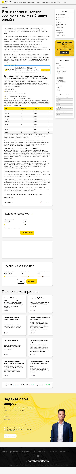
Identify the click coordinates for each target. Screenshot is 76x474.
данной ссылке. (64, 465)
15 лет (58, 90)
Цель (57, 63)
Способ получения (61, 112)
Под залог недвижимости (63, 70)
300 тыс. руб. (60, 78)
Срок (57, 84)
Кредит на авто (60, 67)
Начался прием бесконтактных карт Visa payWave (40, 318)
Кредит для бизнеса (53, 451)
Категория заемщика (62, 97)
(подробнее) (12, 430)
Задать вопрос (10, 436)
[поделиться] (13, 202)
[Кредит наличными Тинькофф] (9, 71)
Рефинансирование (61, 71)
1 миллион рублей (61, 81)
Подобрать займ (27, 233)
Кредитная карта (61, 72)
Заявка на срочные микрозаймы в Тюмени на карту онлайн (24, 194)
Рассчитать (31, 281)
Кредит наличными (13, 451)
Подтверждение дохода (63, 107)
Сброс (21, 281)
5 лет (58, 87)
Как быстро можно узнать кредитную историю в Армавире (14, 362)
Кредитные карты (25, 451)
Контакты (4, 451)
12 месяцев (59, 86)
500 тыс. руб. (60, 80)
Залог (58, 102)
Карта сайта (5, 452)
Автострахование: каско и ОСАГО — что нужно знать (12, 318)
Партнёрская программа (16, 452)
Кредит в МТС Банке (10, 298)
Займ (58, 68)
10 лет (58, 89)
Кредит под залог (42, 451)
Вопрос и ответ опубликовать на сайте (15, 427)
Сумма (58, 75)
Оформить (45, 70)
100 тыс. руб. (60, 77)
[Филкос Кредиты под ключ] (6, 2)
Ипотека (59, 65)
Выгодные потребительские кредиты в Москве (39, 341)
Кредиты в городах (65, 451)
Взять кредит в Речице (11, 340)
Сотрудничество (28, 452)
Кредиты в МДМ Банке (37, 298)
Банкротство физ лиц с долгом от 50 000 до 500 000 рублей (39, 362)
